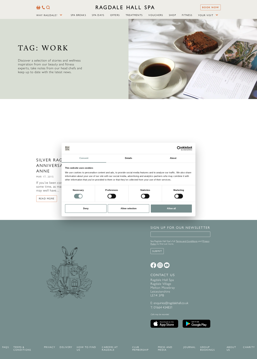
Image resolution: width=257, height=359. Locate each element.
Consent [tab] (83, 158)
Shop (172, 15)
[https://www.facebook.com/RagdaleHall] (153, 265)
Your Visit (205, 15)
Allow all (171, 208)
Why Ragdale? (46, 15)
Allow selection (129, 208)
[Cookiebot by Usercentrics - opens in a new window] (179, 148)
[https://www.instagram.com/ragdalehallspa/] (160, 265)
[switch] (112, 196)
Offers (115, 15)
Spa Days (98, 15)
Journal (189, 347)
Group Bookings (207, 348)
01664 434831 (163, 307)
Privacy (49, 347)
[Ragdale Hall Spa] (125, 7)
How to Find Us (86, 348)
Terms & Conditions (22, 348)
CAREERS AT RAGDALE (110, 348)
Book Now (210, 7)
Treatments (134, 15)
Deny (85, 208)
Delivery (66, 347)
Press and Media (165, 348)
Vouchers (155, 15)
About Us (231, 348)
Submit (157, 251)
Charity (249, 347)
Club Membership (140, 348)
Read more (46, 198)
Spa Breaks (78, 15)
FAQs (5, 347)
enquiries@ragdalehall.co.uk (171, 303)
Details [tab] (128, 158)
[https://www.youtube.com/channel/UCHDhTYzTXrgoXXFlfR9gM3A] (167, 265)
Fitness (187, 15)
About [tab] (173, 158)
